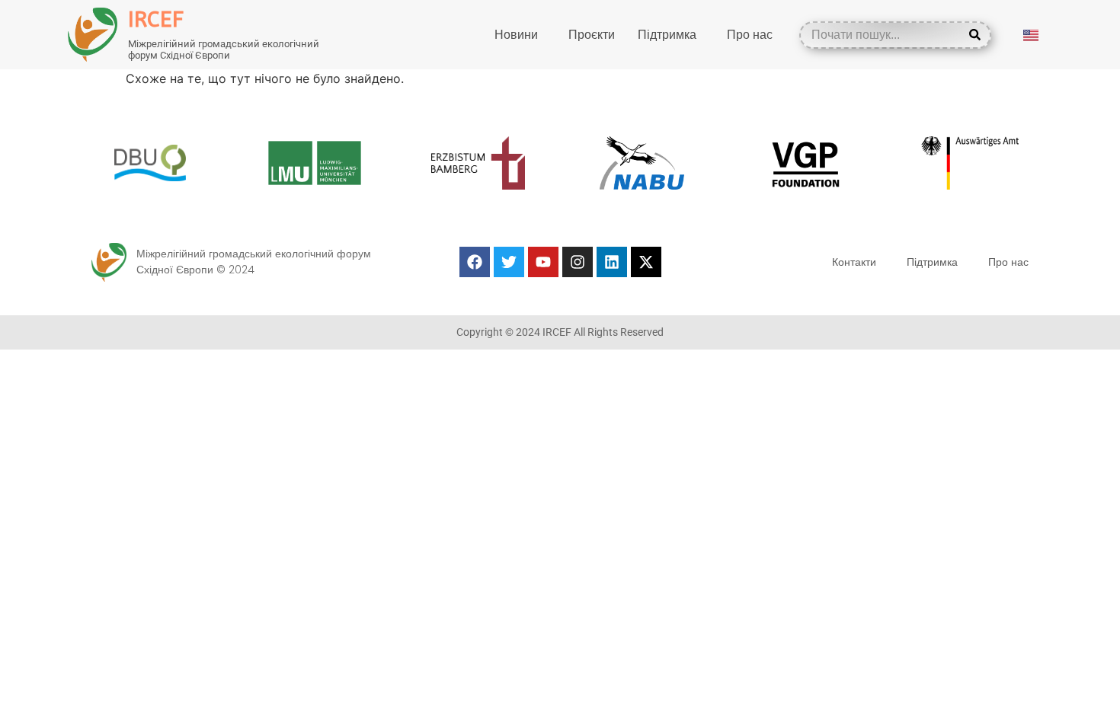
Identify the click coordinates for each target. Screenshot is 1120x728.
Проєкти (591, 34)
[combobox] (884, 35)
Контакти (854, 262)
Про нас (750, 34)
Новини (516, 34)
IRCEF (156, 19)
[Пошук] (978, 35)
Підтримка (667, 34)
